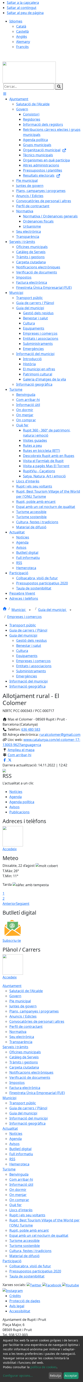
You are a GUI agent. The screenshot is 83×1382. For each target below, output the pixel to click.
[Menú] (5, 94)
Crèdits (15, 1295)
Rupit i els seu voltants (27, 1215)
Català (21, 26)
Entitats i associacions (34, 666)
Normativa (17, 1031)
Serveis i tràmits (15, 1047)
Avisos (14, 807)
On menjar (18, 1194)
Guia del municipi (52, 609)
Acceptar (71, 1376)
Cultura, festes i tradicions (30, 1250)
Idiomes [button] (15, 21)
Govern (15, 996)
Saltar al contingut (21, 7)
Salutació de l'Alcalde (26, 991)
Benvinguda (19, 1174)
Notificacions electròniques (31, 1072)
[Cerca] (59, 86)
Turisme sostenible (24, 1245)
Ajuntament (12, 985)
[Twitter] (34, 1284)
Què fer (15, 1205)
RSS (12, 1159)
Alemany (23, 41)
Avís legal (16, 1306)
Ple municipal (20, 1001)
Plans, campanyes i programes (34, 1011)
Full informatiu (21, 1154)
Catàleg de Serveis (24, 1057)
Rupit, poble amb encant (29, 1230)
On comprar (19, 1199)
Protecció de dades (24, 1301)
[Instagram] (13, 1290)
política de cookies (43, 1367)
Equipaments (26, 655)
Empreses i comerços (24, 616)
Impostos (17, 1082)
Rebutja (55, 1376)
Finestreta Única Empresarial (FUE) (37, 1092)
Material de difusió (24, 1256)
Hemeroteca (19, 1164)
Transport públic (22, 625)
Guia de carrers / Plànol (28, 630)
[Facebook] (52, 1284)
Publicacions (19, 812)
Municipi (18, 609)
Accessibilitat (19, 1311)
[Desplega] (29, 610)
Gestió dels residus (31, 640)
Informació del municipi (28, 681)
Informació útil (21, 1184)
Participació (12, 1261)
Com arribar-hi (19, 755)
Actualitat (10, 1128)
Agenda (15, 796)
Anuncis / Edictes (23, 1016)
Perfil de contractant (26, 1026)
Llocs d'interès (21, 1210)
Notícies (15, 791)
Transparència (20, 1041)
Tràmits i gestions (23, 1062)
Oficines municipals (25, 1052)
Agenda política (21, 802)
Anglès (21, 36)
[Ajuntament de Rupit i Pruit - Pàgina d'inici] (29, 72)
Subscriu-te (12, 940)
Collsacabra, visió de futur (30, 1266)
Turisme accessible (24, 1240)
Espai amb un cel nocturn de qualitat (38, 1235)
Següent (22, 903)
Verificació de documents (29, 1077)
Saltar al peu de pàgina (25, 12)
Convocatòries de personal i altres (36, 1021)
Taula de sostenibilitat (26, 1276)
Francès (22, 46)
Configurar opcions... (18, 1376)
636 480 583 (30, 729)
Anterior (9, 903)
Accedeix (10, 849)
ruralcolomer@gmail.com (59, 734)
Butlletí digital (20, 1148)
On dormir (17, 1189)
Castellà (22, 31)
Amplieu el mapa (21, 749)
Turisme (9, 1169)
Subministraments (31, 671)
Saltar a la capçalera (23, 2)
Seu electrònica (21, 1036)
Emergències (26, 676)
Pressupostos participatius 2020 (35, 1271)
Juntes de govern (23, 1006)
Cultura (22, 650)
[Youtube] (70, 1284)
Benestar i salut (28, 645)
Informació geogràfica (27, 686)
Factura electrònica (24, 1087)
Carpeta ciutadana (24, 1067)
